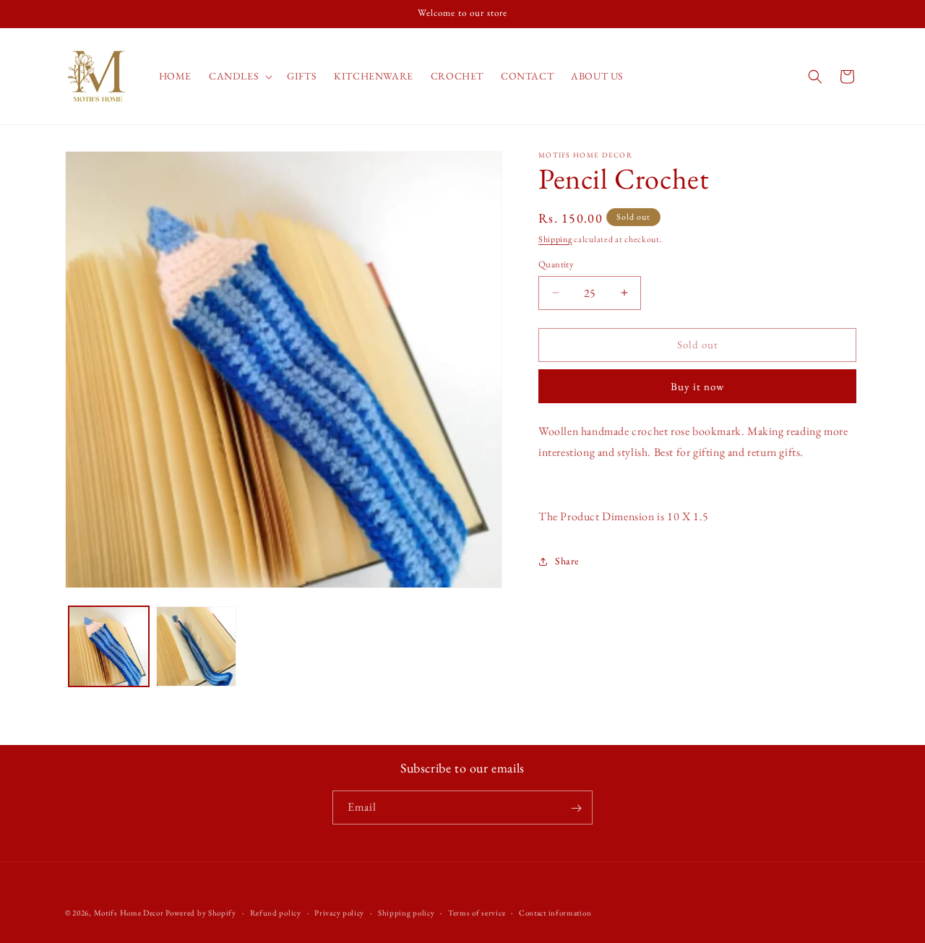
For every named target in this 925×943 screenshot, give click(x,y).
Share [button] (567, 560)
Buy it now (697, 386)
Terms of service (476, 912)
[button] (239, 76)
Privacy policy (339, 912)
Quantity (556, 264)
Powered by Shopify (200, 913)
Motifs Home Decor (129, 913)
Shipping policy (406, 912)
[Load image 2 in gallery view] (196, 646)
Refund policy (275, 912)
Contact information (555, 912)
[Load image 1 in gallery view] (109, 646)
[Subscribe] (576, 808)
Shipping (555, 239)
